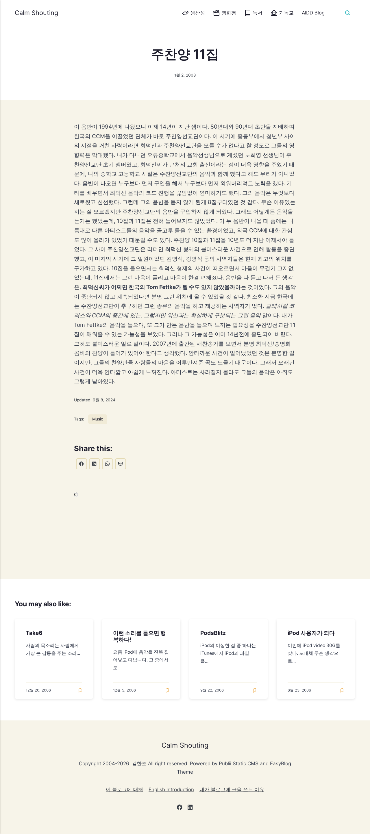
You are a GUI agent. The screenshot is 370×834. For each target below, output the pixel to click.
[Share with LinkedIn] (94, 463)
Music (97, 419)
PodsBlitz (213, 633)
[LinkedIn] (190, 808)
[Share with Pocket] (120, 463)
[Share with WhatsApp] (107, 463)
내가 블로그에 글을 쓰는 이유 (231, 789)
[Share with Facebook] (81, 463)
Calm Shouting (36, 12)
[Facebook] (179, 808)
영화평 (228, 13)
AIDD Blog (313, 13)
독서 (256, 13)
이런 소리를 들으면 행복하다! (139, 636)
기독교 (286, 13)
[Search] (347, 12)
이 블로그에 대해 (124, 789)
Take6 (34, 633)
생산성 (197, 13)
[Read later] (80, 691)
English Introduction (171, 789)
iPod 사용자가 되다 (311, 633)
